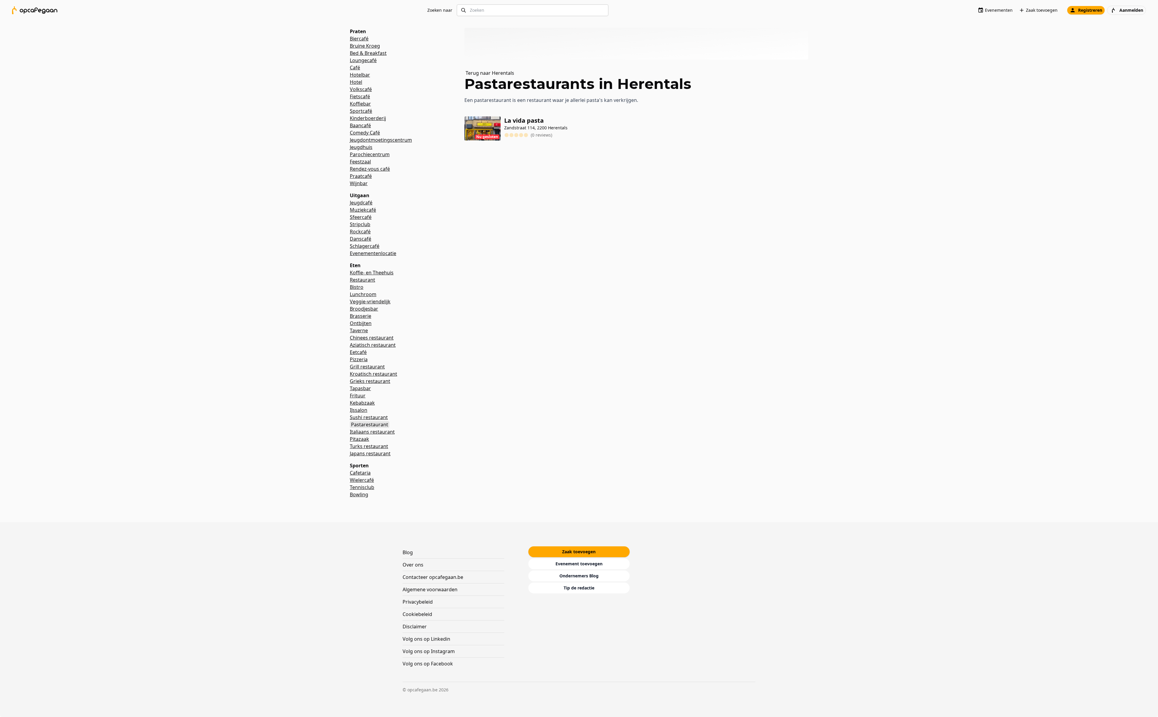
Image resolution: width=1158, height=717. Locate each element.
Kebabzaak (362, 403)
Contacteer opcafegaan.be (433, 577)
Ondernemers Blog (579, 576)
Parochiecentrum (370, 154)
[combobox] (532, 10)
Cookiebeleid (417, 614)
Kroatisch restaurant (373, 374)
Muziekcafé (363, 210)
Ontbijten (361, 323)
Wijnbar (359, 183)
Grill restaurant (367, 366)
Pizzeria (359, 359)
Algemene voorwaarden (430, 589)
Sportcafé (361, 111)
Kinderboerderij (368, 118)
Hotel (356, 82)
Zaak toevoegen (1042, 10)
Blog (408, 552)
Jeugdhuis (361, 147)
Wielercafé (362, 480)
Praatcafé (361, 176)
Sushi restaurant (369, 417)
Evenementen (999, 10)
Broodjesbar (364, 308)
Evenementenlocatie (373, 253)
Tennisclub (362, 487)
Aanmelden (1131, 10)
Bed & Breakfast (368, 53)
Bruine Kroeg (365, 46)
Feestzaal (360, 161)
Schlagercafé (364, 246)
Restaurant (362, 279)
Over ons (413, 564)
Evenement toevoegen (579, 564)
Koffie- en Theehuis (372, 272)
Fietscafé (360, 96)
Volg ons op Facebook (428, 663)
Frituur (357, 395)
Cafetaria (360, 472)
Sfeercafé (361, 217)
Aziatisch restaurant (373, 345)
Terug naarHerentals (490, 73)
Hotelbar (360, 74)
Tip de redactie (579, 588)
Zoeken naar (439, 10)
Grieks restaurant (370, 381)
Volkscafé (361, 89)
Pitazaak (359, 439)
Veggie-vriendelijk (370, 301)
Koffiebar (360, 103)
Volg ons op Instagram (429, 651)
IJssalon (358, 410)
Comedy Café (365, 132)
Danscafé (360, 238)
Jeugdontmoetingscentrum (381, 140)
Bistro (356, 287)
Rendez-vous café (370, 169)
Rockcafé (360, 231)
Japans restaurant (370, 453)
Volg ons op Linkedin (426, 639)
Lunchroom (363, 294)
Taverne (359, 330)
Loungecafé (363, 60)
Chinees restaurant (372, 337)
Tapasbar (360, 388)
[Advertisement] (639, 43)
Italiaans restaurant (372, 431)
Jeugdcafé (361, 202)
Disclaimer (415, 626)
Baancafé (360, 125)
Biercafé (359, 38)
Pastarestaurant (369, 424)
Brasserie (360, 316)
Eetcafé (358, 352)
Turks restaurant (369, 446)
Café (355, 67)
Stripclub (360, 224)
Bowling (359, 494)
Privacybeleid (418, 602)
